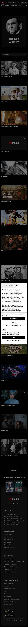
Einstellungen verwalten (13, 322)
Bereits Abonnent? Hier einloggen (13, 340)
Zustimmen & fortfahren (13, 318)
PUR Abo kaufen (13, 337)
